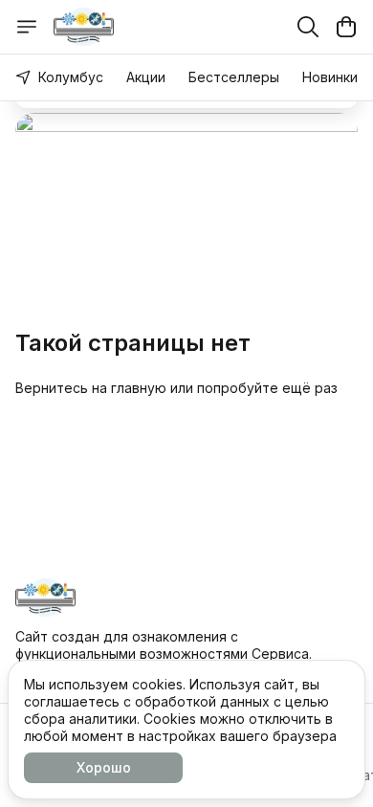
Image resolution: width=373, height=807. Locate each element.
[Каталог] (26, 26)
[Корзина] (346, 26)
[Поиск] (307, 26)
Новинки (330, 77)
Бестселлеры (233, 77)
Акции (145, 77)
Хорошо (104, 767)
